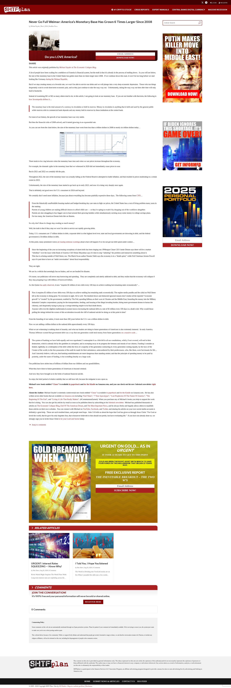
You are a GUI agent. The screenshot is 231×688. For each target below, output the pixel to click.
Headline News (53, 26)
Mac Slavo (36, 570)
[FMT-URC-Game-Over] (182, 170)
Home (87, 681)
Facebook (94, 409)
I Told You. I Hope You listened (91, 563)
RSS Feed (142, 681)
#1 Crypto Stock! (122, 10)
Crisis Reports (141, 10)
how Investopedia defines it (39, 99)
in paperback (74, 384)
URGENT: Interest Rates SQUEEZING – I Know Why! (46, 565)
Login (214, 2)
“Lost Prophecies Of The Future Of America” (127, 396)
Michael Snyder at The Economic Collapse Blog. (78, 67)
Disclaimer (88, 686)
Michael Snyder (35, 26)
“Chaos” (55, 384)
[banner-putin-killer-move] (182, 102)
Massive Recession (217, 10)
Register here (93, 602)
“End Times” (88, 396)
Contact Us (128, 681)
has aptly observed (47, 285)
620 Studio (62, 686)
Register (223, 2)
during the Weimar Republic (56, 79)
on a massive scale (128, 333)
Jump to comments (38, 425)
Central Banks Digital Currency (188, 10)
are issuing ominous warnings (68, 242)
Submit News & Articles (106, 681)
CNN (138, 196)
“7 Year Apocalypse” (101, 396)
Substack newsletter (116, 403)
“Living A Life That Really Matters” (65, 399)
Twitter (105, 409)
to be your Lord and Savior (69, 419)
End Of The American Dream (72, 406)
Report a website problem (76, 686)
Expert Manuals (160, 10)
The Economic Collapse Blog (48, 406)
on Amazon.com (68, 396)
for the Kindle (89, 384)
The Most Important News (97, 406)
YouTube (86, 409)
